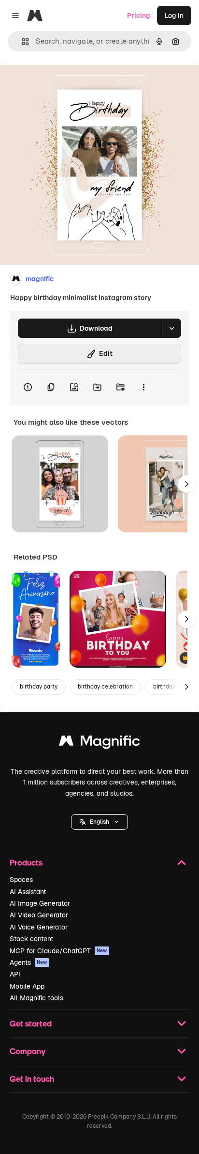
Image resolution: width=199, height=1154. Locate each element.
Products (26, 862)
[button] (99, 822)
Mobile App (27, 986)
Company (27, 1051)
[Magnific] (99, 743)
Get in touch (32, 1079)
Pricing (138, 15)
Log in (174, 15)
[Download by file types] (171, 328)
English (99, 822)
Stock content (31, 938)
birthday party (38, 686)
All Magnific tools (36, 998)
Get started (31, 1023)
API (15, 974)
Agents (28, 962)
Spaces (21, 879)
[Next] (186, 483)
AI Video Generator (39, 915)
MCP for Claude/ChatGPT (58, 950)
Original (61, 83)
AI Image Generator (40, 903)
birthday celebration (105, 686)
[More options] (143, 387)
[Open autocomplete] (21, 41)
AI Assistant (28, 891)
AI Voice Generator (39, 927)
